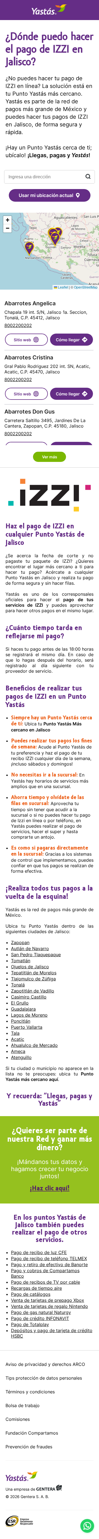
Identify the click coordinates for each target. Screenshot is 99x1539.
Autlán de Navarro (30, 948)
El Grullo (20, 1003)
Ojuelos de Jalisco (30, 966)
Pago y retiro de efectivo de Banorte (49, 1264)
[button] (29, 249)
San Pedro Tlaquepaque (36, 954)
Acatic (17, 1039)
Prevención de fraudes (29, 1446)
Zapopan (20, 942)
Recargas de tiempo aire (36, 1288)
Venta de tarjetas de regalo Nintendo (49, 1306)
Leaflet (62, 287)
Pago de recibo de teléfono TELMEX (49, 1258)
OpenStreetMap (86, 287)
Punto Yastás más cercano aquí (50, 1076)
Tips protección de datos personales (44, 1378)
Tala (15, 1033)
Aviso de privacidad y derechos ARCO (45, 1364)
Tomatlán (20, 960)
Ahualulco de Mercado (34, 1045)
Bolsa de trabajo (23, 1405)
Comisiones (18, 1419)
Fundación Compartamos (32, 1433)
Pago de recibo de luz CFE (39, 1252)
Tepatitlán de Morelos (33, 972)
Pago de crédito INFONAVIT (40, 1318)
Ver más (49, 456)
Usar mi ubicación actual (46, 195)
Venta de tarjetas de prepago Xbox (47, 1300)
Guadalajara (23, 1009)
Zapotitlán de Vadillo (32, 991)
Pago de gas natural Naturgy (41, 1312)
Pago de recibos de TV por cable (45, 1282)
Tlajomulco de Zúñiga (33, 978)
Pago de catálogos (30, 1294)
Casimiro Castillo (28, 997)
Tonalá (18, 985)
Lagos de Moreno (29, 1015)
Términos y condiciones (30, 1391)
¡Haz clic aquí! (50, 1188)
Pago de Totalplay (30, 1324)
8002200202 (18, 325)
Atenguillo (21, 1057)
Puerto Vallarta (26, 1027)
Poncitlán (20, 1021)
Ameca (18, 1051)
